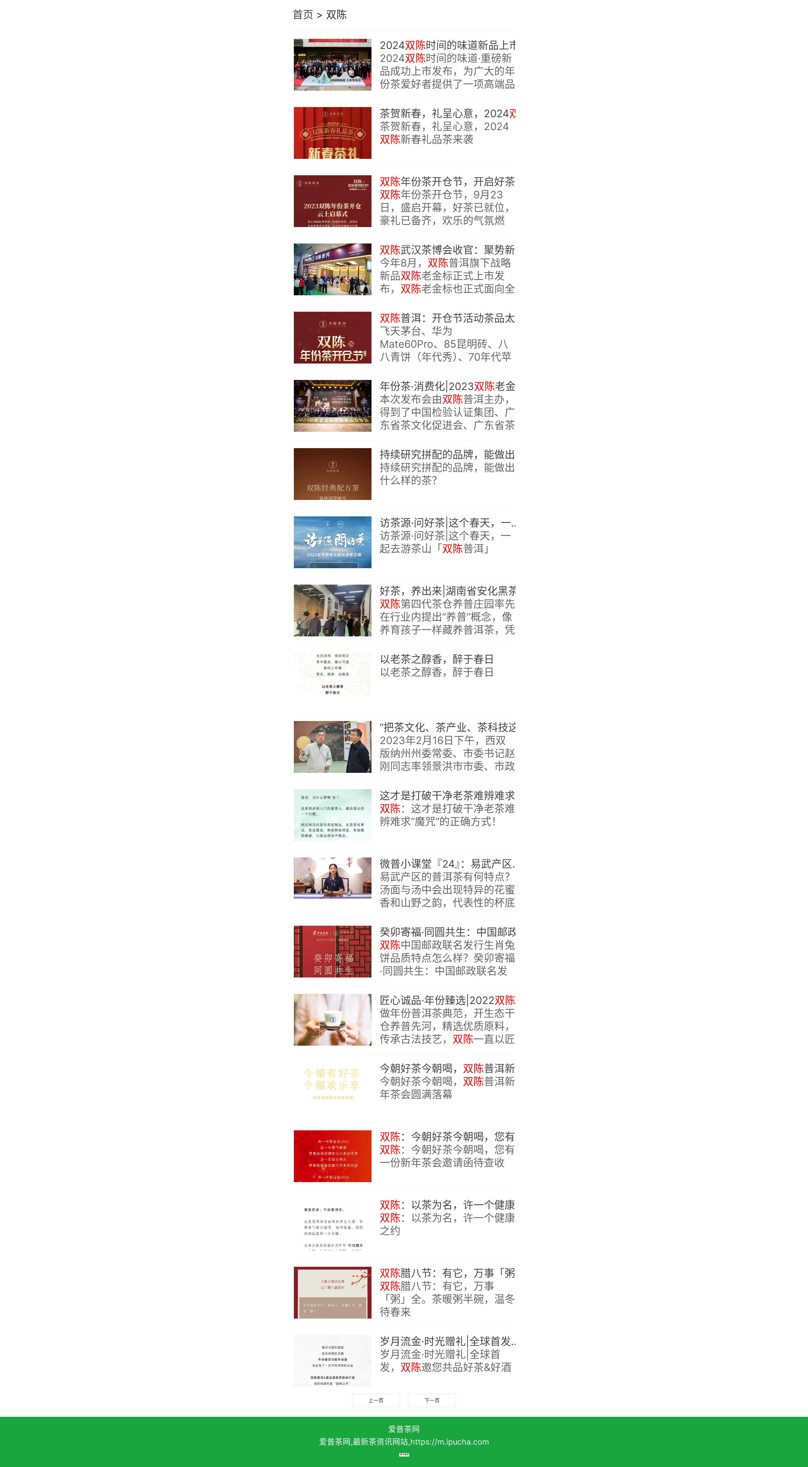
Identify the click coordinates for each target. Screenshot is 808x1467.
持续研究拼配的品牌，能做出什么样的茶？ (454, 454)
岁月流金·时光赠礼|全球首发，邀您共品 (454, 1341)
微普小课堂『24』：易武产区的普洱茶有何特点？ (454, 863)
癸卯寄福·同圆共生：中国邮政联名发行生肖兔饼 (454, 932)
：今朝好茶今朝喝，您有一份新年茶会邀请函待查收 (454, 1136)
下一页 (432, 1400)
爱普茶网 (404, 1429)
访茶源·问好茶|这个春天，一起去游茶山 (454, 522)
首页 (303, 14)
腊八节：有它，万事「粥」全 (454, 1273)
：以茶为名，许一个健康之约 (454, 1205)
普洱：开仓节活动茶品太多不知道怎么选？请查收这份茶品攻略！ (454, 318)
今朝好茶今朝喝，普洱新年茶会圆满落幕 (454, 1068)
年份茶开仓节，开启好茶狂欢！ (454, 181)
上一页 (375, 1400)
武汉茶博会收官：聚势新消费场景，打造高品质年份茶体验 (454, 249)
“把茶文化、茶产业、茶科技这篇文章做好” (454, 727)
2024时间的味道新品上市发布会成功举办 (454, 45)
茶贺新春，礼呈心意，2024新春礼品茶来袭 (454, 113)
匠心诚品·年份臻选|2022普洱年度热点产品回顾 (454, 1000)
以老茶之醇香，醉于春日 (437, 659)
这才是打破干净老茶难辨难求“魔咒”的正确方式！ (454, 795)
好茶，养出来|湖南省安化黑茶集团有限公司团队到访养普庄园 (454, 591)
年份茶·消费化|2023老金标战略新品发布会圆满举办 (454, 386)
